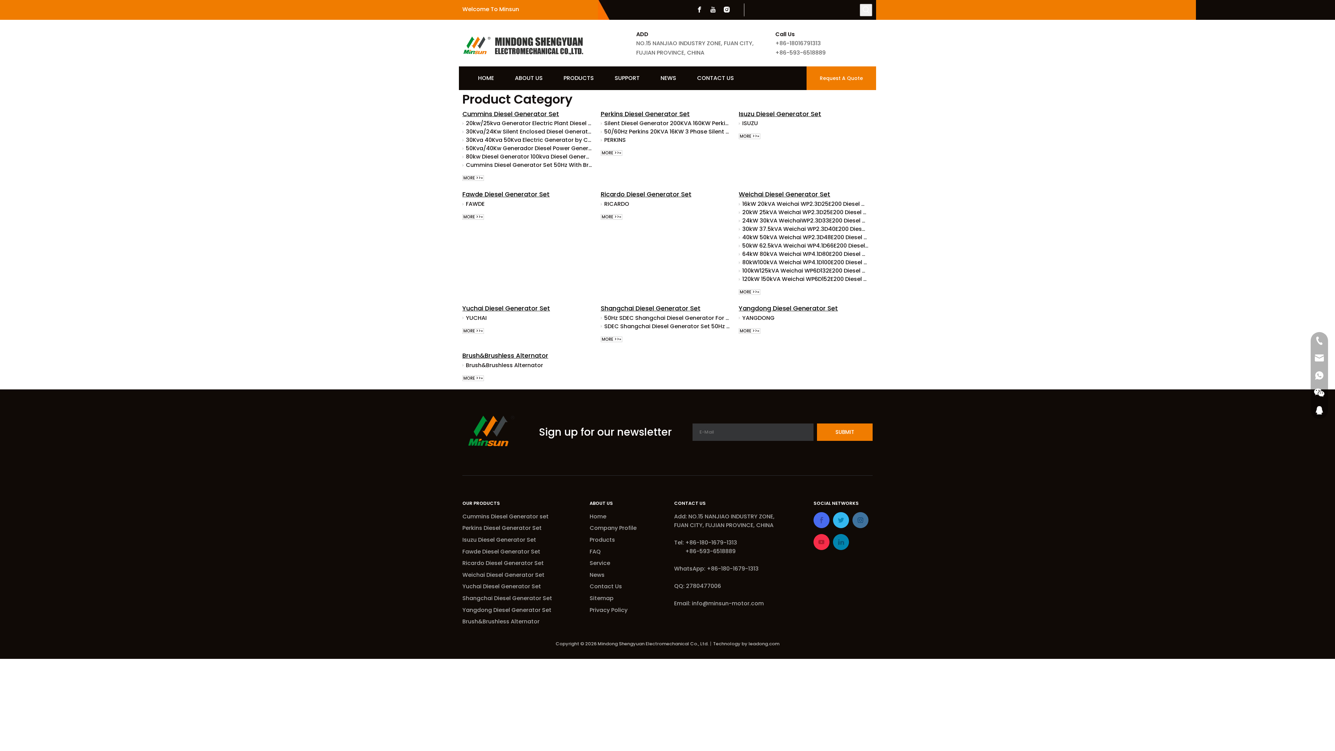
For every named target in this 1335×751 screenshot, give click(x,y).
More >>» (473, 178)
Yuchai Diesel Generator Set (506, 308)
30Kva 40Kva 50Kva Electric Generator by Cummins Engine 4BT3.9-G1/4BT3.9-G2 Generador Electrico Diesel (529, 140)
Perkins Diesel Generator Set (645, 114)
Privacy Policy (609, 610)
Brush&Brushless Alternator (505, 355)
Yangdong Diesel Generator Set (788, 308)
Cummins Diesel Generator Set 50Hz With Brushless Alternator (529, 165)
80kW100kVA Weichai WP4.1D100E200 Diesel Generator (805, 262)
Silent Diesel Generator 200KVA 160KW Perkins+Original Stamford (667, 123)
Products (602, 540)
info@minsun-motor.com (728, 603)
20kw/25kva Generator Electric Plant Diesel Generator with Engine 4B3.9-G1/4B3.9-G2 (529, 123)
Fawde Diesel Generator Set (506, 194)
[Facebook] (699, 10)
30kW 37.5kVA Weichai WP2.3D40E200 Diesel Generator (805, 229)
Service (600, 563)
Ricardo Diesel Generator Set (646, 194)
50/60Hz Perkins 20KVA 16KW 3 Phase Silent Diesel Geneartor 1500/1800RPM (667, 132)
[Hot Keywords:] (866, 10)
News (597, 575)
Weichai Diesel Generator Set (784, 194)
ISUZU (750, 123)
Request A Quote (841, 78)
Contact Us (606, 586)
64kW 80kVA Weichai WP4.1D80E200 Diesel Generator (805, 254)
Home (598, 516)
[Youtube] (713, 10)
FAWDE (475, 204)
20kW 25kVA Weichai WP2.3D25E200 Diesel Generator (805, 212)
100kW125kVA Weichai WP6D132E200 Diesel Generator (805, 271)
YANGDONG (758, 318)
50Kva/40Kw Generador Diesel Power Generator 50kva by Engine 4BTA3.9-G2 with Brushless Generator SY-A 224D (529, 148)
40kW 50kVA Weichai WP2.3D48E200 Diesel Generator (805, 237)
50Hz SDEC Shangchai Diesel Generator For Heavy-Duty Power (667, 318)
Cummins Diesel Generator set (505, 516)
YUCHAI (476, 318)
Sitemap (602, 598)
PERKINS (615, 140)
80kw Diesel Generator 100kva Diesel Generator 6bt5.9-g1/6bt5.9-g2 (529, 157)
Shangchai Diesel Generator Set (651, 308)
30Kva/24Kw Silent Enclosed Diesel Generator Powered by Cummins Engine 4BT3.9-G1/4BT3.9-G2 (529, 132)
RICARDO (616, 204)
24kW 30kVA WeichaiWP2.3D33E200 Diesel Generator (805, 221)
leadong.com (764, 643)
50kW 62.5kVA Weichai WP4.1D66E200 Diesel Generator (805, 246)
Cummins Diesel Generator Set (510, 114)
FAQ (595, 552)
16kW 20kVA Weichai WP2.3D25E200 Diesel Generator (805, 204)
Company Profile (613, 528)
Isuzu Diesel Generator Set (780, 114)
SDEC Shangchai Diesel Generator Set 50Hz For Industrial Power (667, 326)
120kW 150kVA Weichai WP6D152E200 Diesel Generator (805, 279)
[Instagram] (726, 10)
